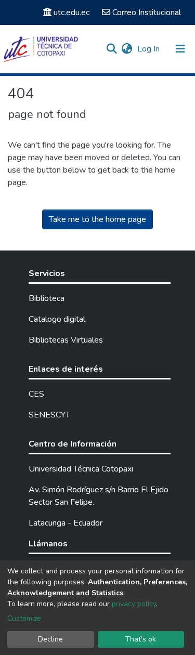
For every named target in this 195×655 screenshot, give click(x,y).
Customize (24, 618)
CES (36, 394)
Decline (50, 639)
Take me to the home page (97, 219)
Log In (149, 49)
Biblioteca (46, 298)
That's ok (140, 639)
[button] (126, 49)
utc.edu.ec (71, 12)
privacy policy (134, 604)
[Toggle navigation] (180, 48)
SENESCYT (49, 415)
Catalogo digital (57, 319)
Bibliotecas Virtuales (66, 340)
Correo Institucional (146, 12)
